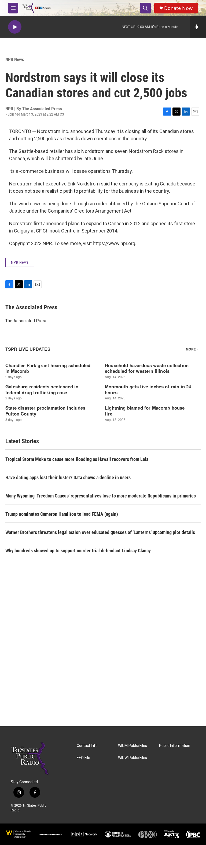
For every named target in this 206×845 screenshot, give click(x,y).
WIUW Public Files (132, 758)
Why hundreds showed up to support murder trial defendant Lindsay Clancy (78, 550)
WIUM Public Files (132, 746)
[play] (14, 27)
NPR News (14, 59)
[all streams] (198, 27)
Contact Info (87, 746)
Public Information (174, 746)
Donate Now (178, 8)
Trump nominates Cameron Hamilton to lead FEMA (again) (61, 514)
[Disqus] (103, 653)
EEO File (83, 758)
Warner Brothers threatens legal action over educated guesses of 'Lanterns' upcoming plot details (100, 532)
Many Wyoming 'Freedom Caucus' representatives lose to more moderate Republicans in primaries (100, 496)
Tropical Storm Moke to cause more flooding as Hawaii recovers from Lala (76, 459)
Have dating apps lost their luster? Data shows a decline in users (68, 477)
